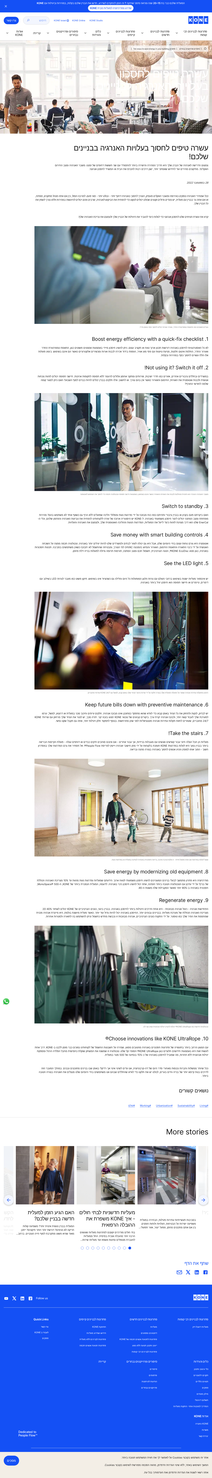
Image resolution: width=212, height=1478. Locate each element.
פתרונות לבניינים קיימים (92, 1319)
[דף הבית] (205, 48)
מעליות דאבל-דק (200, 1326)
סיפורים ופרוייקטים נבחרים (189, 49)
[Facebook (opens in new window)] (30, 1297)
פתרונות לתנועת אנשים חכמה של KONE (138, 1339)
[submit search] (28, 20)
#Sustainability (186, 1105)
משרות (205, 1429)
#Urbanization (164, 1105)
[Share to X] (188, 1271)
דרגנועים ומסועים (149, 1333)
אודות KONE (201, 1416)
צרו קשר (44, 1326)
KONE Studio (96, 20)
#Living (204, 1105)
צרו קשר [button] (11, 20)
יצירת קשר (203, 1436)
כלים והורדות (201, 1361)
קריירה (102, 1361)
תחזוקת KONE (99, 1326)
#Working (145, 1105)
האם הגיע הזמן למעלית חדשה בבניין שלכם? (51, 1215)
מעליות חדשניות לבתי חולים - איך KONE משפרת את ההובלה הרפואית (107, 1218)
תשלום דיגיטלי (201, 1400)
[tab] (129, 1251)
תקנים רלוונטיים (201, 1375)
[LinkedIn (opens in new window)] (22, 1297)
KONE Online (78, 20)
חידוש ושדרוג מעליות (96, 1333)
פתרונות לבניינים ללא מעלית (93, 1339)
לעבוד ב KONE (41, 1332)
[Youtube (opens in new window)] (6, 1297)
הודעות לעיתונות (149, 1381)
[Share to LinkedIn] (197, 1271)
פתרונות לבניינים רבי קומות (193, 1319)
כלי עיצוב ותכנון (201, 1369)
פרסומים (153, 1375)
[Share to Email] (179, 1271)
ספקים (205, 1387)
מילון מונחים (202, 1393)
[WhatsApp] (6, 1001)
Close (6, 6)
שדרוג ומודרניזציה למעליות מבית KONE (110, 8)
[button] (190, 33)
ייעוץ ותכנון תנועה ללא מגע (144, 1345)
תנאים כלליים (202, 1381)
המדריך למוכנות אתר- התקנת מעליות (190, 1406)
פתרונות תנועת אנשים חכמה (92, 1345)
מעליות (153, 1326)
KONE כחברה (201, 1423)
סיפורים (172, 49)
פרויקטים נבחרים (149, 1387)
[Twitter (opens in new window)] (14, 1297)
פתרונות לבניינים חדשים (143, 1319)
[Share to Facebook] (205, 1271)
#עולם (131, 1105)
